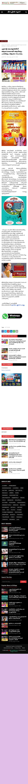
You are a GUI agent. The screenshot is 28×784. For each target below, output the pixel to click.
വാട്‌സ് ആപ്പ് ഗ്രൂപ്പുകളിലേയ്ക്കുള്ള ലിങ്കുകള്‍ (15, 543)
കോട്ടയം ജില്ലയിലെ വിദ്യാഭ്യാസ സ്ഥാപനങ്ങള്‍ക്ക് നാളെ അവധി (17, 596)
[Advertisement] (14, 28)
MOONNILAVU (5, 507)
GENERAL (11, 493)
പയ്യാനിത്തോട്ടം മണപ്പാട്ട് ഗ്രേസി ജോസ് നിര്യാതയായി (17, 617)
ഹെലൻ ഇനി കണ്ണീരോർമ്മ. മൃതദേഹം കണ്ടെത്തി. (16, 556)
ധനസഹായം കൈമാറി (15, 462)
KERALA (4, 500)
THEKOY (12, 517)
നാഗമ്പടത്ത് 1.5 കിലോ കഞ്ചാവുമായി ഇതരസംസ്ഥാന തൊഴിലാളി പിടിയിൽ (17, 357)
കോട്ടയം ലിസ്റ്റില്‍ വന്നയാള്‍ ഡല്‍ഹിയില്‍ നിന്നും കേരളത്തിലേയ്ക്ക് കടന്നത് (16, 571)
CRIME (21, 488)
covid (18, 519)
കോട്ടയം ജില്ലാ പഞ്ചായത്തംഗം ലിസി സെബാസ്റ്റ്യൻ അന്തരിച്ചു (17, 563)
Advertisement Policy (8, 648)
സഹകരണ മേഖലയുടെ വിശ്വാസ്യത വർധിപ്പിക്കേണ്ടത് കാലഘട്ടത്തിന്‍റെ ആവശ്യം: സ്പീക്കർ (17, 342)
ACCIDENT (4, 485)
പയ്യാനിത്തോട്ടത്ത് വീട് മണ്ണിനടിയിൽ (15, 590)
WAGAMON (12, 519)
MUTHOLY (13, 507)
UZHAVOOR (5, 519)
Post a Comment (6, 370)
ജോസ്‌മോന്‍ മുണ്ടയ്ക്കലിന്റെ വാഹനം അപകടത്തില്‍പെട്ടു (17, 440)
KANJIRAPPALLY (15, 497)
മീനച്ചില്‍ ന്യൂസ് (14, 12)
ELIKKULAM (11, 490)
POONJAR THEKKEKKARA (7, 512)
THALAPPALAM (5, 517)
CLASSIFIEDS (15, 488)
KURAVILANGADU (21, 502)
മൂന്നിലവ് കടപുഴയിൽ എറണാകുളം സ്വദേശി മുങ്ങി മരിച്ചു (17, 470)
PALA (8, 510)
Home (3, 45)
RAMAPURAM (5, 514)
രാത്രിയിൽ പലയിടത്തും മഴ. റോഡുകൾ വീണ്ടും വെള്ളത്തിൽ (17, 611)
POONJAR (19, 510)
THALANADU (20, 514)
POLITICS (13, 510)
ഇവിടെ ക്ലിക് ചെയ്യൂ (18, 305)
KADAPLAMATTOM (13, 495)
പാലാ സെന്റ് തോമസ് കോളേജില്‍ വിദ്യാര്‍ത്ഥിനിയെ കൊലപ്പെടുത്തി (17, 529)
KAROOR (22, 497)
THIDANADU (19, 517)
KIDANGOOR (10, 500)
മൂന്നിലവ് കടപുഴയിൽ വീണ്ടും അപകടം (17, 447)
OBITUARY (19, 507)
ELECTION (4, 490)
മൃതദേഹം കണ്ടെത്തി (15, 623)
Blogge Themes (14, 651)
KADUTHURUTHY (6, 497)
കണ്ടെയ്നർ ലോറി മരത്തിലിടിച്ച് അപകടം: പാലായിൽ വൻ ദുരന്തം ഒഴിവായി (15, 455)
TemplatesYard (14, 650)
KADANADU (5, 495)
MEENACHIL (15, 505)
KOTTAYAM (7, 45)
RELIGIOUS (12, 514)
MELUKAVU (22, 505)
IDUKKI (17, 493)
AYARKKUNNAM (12, 485)
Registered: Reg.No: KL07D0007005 (14, 646)
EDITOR (4, 57)
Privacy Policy (18, 648)
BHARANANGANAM (6, 488)
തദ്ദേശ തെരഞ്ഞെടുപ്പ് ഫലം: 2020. (17, 536)
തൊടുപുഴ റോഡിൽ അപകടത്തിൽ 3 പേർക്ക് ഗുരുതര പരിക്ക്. (16, 638)
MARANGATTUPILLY (6, 505)
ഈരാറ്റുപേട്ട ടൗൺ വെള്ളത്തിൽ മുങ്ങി (14, 630)
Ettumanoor (5, 493)
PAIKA (3, 510)
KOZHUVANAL (12, 502)
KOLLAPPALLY (18, 500)
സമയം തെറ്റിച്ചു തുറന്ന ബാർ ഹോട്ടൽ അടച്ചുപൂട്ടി (17, 349)
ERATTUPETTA (19, 490)
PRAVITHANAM (18, 512)
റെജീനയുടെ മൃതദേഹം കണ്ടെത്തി (15, 603)
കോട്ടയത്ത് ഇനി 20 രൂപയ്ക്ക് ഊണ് (17, 550)
